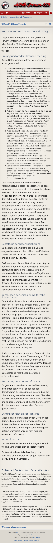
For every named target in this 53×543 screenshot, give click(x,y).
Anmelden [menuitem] (47, 13)
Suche (5, 17)
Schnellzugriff (2, 13)
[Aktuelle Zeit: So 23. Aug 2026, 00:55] (46, 24)
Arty (26, 535)
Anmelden (15, 17)
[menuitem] (26, 13)
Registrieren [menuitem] (51, 13)
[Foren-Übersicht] (26, 5)
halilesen (32, 535)
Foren (7, 13)
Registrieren (27, 17)
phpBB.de (36, 537)
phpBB (18, 532)
